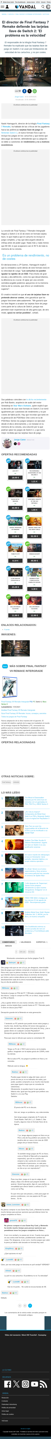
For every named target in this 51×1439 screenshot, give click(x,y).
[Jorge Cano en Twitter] (15, 443)
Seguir (5, 666)
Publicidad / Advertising (9, 1404)
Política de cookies (8, 1414)
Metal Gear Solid (8, 2)
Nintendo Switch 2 (9, 133)
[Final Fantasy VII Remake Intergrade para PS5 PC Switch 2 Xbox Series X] (9, 687)
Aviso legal (5, 1411)
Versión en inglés (25, 1428)
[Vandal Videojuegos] (25, 6)
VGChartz (5, 1421)
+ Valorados (25, 942)
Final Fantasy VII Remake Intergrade (15, 701)
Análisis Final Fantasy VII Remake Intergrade (18, 710)
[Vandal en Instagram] (25, 1384)
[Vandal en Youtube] (34, 1384)
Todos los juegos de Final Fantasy (14, 716)
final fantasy (6, 782)
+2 (23, 1044)
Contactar (5, 1401)
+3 (27, 1174)
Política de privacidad (9, 1407)
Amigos (8, 946)
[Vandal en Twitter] (16, 1384)
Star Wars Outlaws (22, 406)
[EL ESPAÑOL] (48, 6)
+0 (20, 1018)
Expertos (40, 942)
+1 (23, 962)
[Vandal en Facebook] (7, 1384)
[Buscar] (43, 7)
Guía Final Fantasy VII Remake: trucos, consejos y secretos (23, 713)
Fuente (7, 629)
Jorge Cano (19, 97)
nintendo (16, 782)
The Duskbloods (20, 2)
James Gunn (31, 2)
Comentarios (8, 942)
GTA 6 (38, 2)
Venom (43, 2)
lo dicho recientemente (36, 399)
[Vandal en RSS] (43, 1384)
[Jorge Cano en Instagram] (18, 443)
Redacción (5, 1397)
